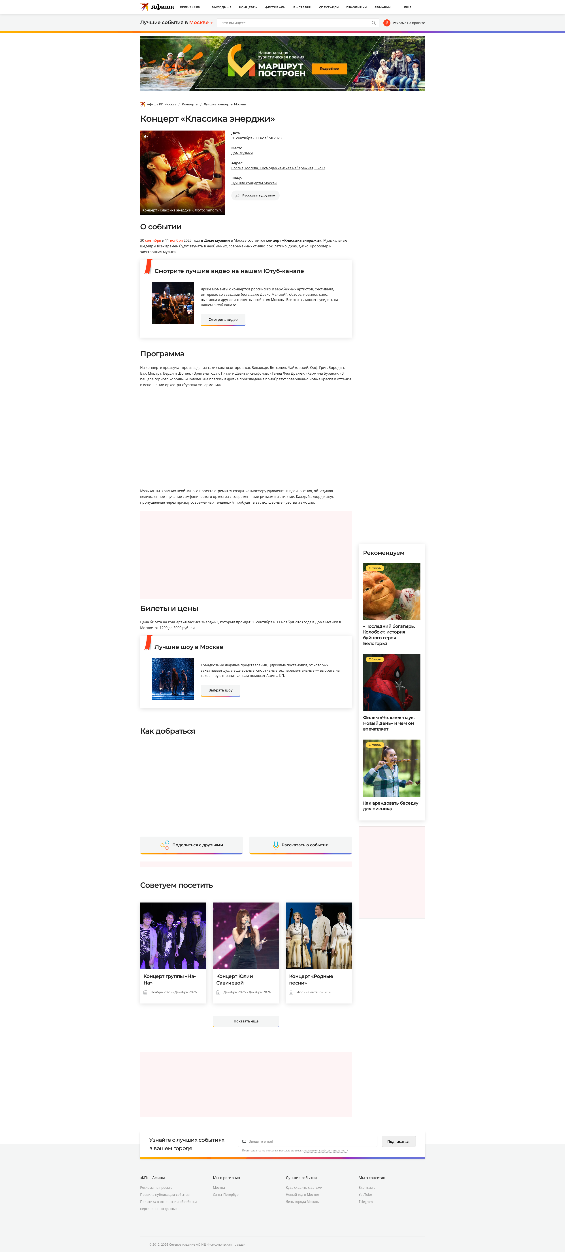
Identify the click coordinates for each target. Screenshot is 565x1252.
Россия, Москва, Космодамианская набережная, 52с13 (278, 168)
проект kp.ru (190, 7)
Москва (219, 1187)
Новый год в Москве (302, 1194)
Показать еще (246, 1021)
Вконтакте (367, 1187)
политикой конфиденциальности (326, 1150)
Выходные (222, 7)
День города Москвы (303, 1201)
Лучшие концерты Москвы (225, 104)
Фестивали (275, 7)
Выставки (302, 7)
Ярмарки (383, 7)
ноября (176, 240)
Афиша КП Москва (161, 104)
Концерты (248, 7)
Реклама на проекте (409, 23)
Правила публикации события (165, 1194)
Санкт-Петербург (226, 1194)
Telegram (366, 1201)
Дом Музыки (242, 153)
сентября (153, 240)
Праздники (356, 7)
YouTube (365, 1194)
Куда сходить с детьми (304, 1187)
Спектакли (329, 7)
